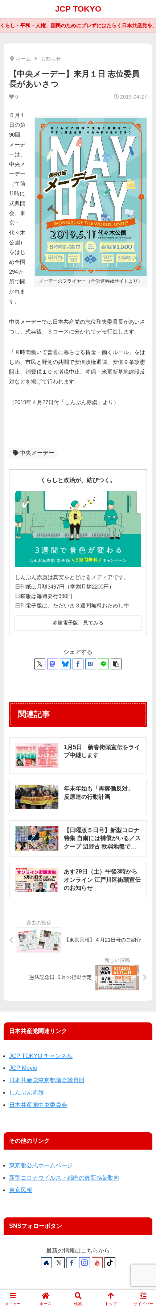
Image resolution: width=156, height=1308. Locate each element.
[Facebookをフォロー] (71, 1262)
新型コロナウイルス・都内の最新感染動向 (64, 1178)
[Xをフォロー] (59, 1262)
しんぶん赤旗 (26, 1092)
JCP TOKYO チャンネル (41, 1056)
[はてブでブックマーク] (90, 664)
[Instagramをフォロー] (84, 1262)
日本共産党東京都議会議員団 (47, 1080)
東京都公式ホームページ (41, 1165)
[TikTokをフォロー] (109, 1262)
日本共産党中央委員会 (38, 1105)
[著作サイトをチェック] (46, 1262)
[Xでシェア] (39, 664)
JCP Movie (23, 1068)
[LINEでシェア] (103, 664)
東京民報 (20, 1190)
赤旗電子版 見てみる (78, 623)
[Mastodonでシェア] (52, 664)
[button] (116, 664)
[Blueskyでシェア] (65, 664)
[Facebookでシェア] (78, 664)
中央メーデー (37, 453)
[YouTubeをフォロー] (97, 1262)
